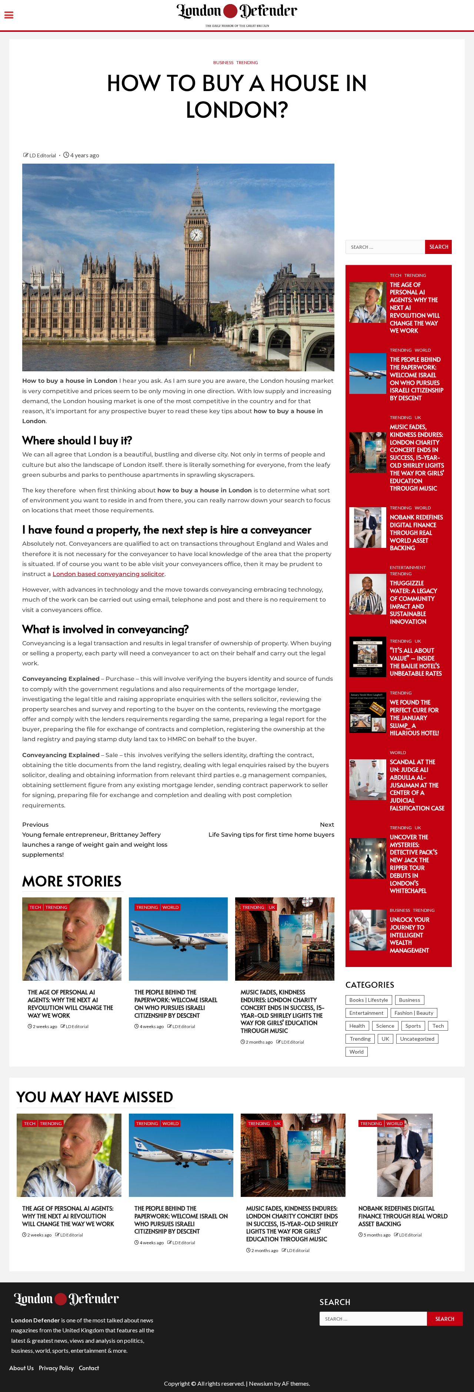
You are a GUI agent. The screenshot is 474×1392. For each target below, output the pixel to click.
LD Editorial (43, 155)
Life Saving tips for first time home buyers (271, 829)
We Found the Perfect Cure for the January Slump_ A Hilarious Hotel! (414, 717)
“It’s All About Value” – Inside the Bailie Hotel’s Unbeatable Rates (416, 661)
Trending (247, 62)
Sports (413, 1026)
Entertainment (408, 567)
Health (357, 1026)
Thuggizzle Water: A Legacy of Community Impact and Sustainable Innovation (413, 602)
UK (272, 907)
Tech (35, 907)
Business (223, 62)
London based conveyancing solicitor (108, 574)
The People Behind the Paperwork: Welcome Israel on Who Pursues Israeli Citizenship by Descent (175, 1003)
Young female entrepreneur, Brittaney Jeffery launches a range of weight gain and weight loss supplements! (94, 840)
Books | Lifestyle (369, 1000)
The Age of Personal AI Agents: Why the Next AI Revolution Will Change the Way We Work (70, 1003)
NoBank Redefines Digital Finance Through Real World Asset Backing (416, 532)
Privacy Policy (56, 1367)
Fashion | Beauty (414, 1013)
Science (385, 1026)
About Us (21, 1367)
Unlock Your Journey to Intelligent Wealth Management (410, 934)
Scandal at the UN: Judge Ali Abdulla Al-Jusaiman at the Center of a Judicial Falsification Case (417, 784)
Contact (89, 1367)
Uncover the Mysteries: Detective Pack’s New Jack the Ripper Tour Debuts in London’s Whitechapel (413, 864)
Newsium (261, 1383)
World (170, 907)
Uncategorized (417, 1038)
